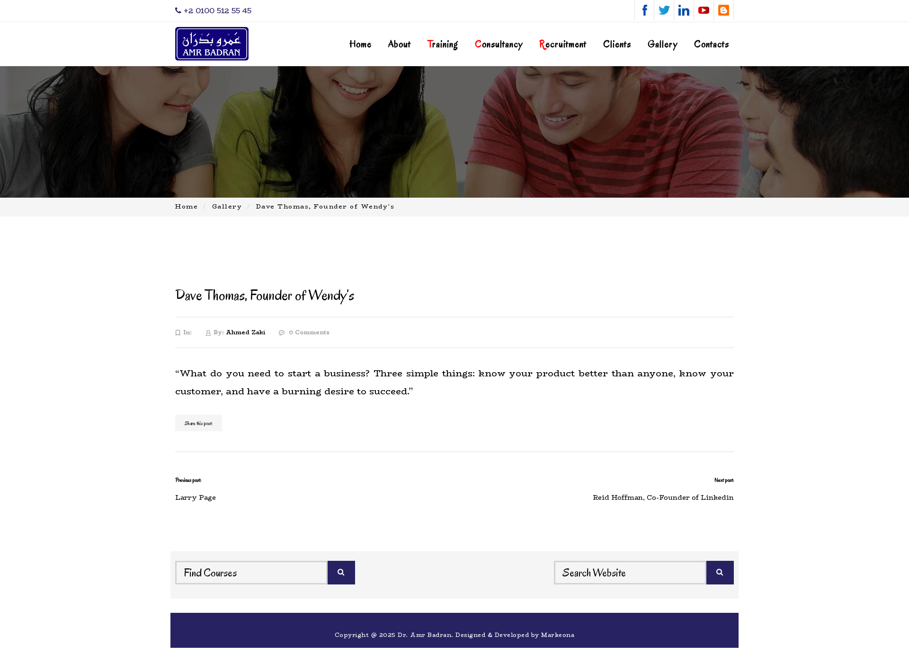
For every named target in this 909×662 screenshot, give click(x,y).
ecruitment (563, 44)
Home (360, 44)
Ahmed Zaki (245, 332)
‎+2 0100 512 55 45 (216, 11)
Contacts (711, 44)
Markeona (557, 634)
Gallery (662, 44)
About (399, 44)
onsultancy (499, 44)
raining (443, 44)
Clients (617, 44)
